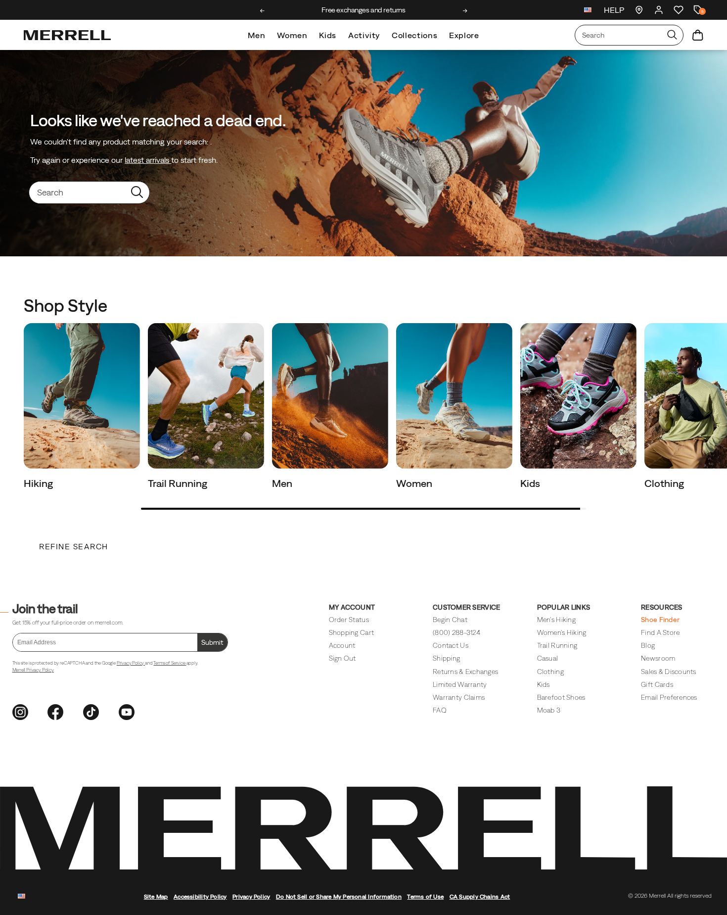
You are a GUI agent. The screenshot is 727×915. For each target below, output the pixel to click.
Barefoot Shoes (561, 697)
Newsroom (658, 658)
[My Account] (659, 10)
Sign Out (342, 658)
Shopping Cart (351, 632)
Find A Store (660, 632)
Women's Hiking (562, 632)
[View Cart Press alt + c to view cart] (697, 35)
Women (292, 35)
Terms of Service (169, 663)
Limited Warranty (460, 684)
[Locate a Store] (639, 10)
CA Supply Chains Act (480, 896)
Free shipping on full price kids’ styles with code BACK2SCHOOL (364, 10)
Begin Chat (450, 620)
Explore (464, 35)
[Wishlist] (678, 10)
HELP (614, 9)
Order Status (349, 620)
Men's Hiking (556, 620)
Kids (327, 35)
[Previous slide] (262, 11)
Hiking (39, 483)
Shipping (446, 658)
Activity (364, 35)
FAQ (440, 710)
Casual (547, 658)
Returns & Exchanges (465, 671)
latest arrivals (148, 159)
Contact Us (450, 645)
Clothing (665, 483)
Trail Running (178, 483)
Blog (648, 645)
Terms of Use (425, 896)
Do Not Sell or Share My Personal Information (339, 896)
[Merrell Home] (67, 35)
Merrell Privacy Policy (33, 670)
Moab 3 (549, 710)
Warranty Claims (459, 697)
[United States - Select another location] (588, 11)
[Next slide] (465, 11)
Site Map (156, 896)
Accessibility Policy (200, 896)
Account (342, 645)
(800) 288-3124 (456, 632)
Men (256, 35)
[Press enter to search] (672, 35)
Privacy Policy (131, 663)
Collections (414, 35)
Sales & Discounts (668, 671)
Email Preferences (669, 697)
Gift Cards (657, 684)
